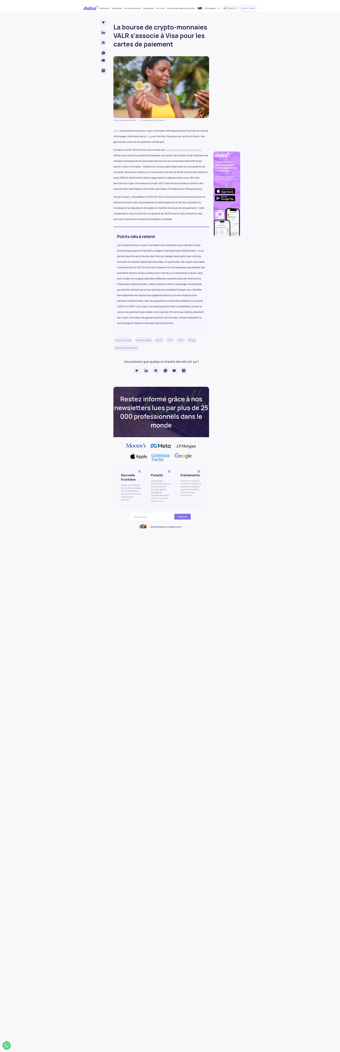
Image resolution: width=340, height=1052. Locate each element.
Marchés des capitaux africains (181, 8)
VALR (116, 130)
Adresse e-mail (139, 517)
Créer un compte (248, 8)
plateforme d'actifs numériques (183, 149)
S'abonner (182, 517)
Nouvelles (160, 8)
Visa (148, 136)
